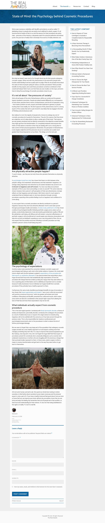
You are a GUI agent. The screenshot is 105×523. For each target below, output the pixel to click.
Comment (16, 437)
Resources (77, 6)
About (55, 6)
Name (14, 461)
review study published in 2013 (48, 208)
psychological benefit (15, 422)
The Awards (64, 6)
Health (13, 418)
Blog (93, 6)
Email (14, 469)
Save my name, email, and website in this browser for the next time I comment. (38, 487)
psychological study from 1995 (22, 180)
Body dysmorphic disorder (49, 310)
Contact (86, 6)
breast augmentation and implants (32, 292)
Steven (15, 414)
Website (15, 478)
